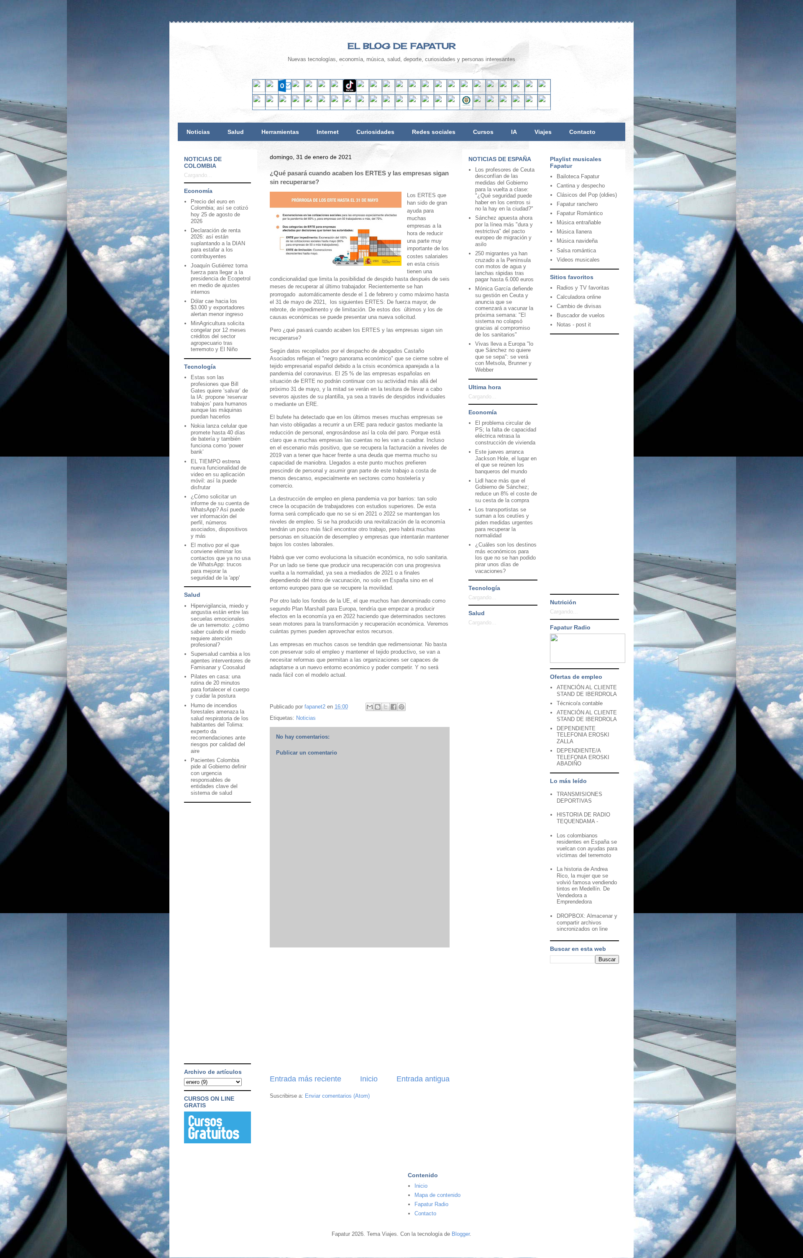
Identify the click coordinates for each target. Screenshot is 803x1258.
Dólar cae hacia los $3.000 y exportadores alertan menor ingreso (218, 307)
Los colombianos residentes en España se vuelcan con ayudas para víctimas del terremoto (587, 845)
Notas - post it (574, 324)
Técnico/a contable (580, 703)
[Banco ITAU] (440, 105)
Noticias (198, 131)
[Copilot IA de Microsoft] (466, 90)
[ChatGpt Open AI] (453, 90)
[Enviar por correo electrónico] (370, 707)
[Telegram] (401, 90)
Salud (236, 131)
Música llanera (574, 231)
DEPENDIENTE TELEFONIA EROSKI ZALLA (583, 735)
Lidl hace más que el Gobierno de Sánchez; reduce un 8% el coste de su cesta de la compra (506, 490)
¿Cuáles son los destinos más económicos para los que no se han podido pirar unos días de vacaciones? (506, 558)
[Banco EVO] (349, 105)
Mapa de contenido (437, 1195)
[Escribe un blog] (377, 707)
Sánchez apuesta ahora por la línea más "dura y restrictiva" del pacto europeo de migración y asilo (504, 231)
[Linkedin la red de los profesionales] (298, 90)
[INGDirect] (336, 105)
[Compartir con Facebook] (393, 707)
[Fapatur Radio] (587, 661)
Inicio (369, 1079)
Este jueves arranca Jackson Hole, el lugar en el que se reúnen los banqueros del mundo (506, 462)
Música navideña (577, 241)
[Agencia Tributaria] (505, 105)
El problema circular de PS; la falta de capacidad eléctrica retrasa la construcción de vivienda (505, 433)
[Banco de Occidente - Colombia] (453, 105)
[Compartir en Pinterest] (401, 707)
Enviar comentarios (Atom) (337, 1096)
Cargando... (198, 175)
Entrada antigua (423, 1079)
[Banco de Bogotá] (427, 105)
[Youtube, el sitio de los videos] (375, 90)
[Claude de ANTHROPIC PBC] (479, 90)
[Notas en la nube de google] (492, 90)
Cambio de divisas (579, 306)
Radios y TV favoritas (583, 288)
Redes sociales (433, 131)
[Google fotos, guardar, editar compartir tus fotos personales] (388, 90)
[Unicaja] (323, 105)
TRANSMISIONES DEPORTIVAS (579, 797)
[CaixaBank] (272, 105)
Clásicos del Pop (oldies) (587, 195)
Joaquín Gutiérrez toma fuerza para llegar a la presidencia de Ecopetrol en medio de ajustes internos (221, 278)
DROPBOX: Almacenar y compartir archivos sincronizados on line (587, 922)
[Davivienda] (388, 105)
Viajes (543, 131)
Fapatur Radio (431, 1204)
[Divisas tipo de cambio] (518, 90)
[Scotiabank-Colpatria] (401, 105)
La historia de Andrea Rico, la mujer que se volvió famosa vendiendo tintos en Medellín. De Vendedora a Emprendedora (587, 885)
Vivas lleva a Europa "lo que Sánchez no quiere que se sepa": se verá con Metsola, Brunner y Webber (504, 357)
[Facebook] (323, 90)
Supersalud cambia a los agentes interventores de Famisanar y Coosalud (221, 660)
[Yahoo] (272, 90)
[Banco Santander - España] (259, 105)
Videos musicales (578, 260)
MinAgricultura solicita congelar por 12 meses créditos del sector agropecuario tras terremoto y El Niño (218, 336)
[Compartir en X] (385, 707)
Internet (328, 131)
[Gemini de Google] (440, 90)
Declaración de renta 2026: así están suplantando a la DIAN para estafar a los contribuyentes (218, 243)
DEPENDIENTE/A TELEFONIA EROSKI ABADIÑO (583, 757)
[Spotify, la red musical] (362, 90)
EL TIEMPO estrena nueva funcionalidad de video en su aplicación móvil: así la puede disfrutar (218, 474)
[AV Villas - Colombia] (362, 105)
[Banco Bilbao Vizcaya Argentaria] (310, 105)
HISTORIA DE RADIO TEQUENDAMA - (583, 817)
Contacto (582, 131)
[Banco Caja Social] (414, 105)
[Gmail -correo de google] (259, 90)
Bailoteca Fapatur (578, 176)
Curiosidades (375, 131)
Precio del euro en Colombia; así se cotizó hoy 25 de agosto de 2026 (219, 211)
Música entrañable (579, 222)
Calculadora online (579, 297)
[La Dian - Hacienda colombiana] (479, 105)
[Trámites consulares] (466, 105)
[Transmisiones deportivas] (544, 105)
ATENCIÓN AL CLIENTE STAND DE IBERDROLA (587, 690)
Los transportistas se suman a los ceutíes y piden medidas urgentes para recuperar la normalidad (504, 522)
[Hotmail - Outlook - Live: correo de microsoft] (285, 90)
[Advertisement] (359, 1010)
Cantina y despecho (581, 185)
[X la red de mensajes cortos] (310, 90)
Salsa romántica (576, 250)
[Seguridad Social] (531, 105)
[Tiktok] (349, 90)
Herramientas (280, 131)
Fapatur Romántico (580, 213)
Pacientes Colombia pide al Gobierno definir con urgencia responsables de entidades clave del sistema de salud (218, 776)
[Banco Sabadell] (285, 105)
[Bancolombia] (375, 105)
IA (514, 131)
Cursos (483, 131)
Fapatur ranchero (577, 204)
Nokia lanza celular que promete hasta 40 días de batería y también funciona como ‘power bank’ (219, 439)
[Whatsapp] (414, 90)
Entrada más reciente (305, 1079)
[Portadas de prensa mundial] (531, 90)
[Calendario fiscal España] (518, 105)
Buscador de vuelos (581, 315)
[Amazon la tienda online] (544, 90)
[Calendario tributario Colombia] (492, 105)
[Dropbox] (427, 90)
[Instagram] (336, 90)
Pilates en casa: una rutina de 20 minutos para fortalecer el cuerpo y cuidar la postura (220, 686)
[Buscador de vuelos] (505, 90)
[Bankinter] (298, 105)
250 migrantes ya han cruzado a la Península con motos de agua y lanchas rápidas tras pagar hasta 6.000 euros (504, 266)
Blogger (461, 1234)
